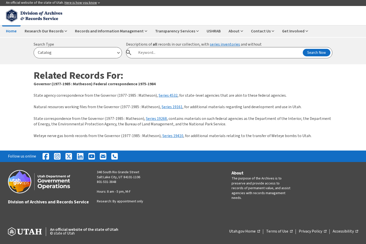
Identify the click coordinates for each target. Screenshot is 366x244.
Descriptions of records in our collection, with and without (194, 44)
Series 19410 (172, 136)
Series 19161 (172, 107)
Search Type (44, 44)
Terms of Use (279, 231)
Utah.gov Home (244, 231)
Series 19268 (156, 118)
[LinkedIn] (80, 156)
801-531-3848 (106, 181)
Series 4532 (168, 95)
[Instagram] (57, 156)
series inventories (225, 44)
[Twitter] (68, 156)
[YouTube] (91, 156)
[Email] (103, 156)
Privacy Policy (312, 231)
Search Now (316, 52)
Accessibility (345, 231)
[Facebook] (46, 156)
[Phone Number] (114, 156)
